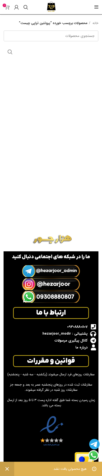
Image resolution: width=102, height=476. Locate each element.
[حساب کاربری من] (16, 7)
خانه (95, 23)
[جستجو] (25, 7)
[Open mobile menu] (96, 7)
